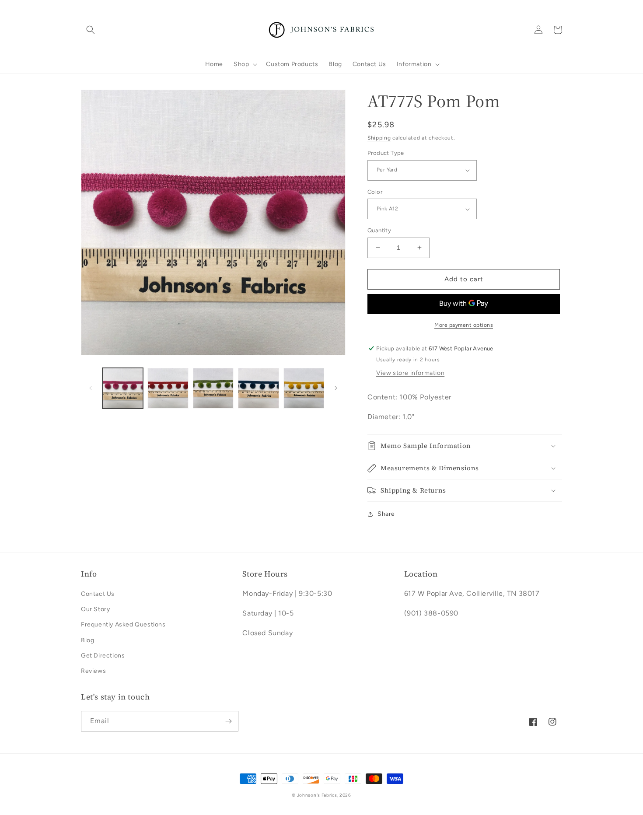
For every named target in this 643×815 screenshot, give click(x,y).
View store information (410, 373)
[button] (90, 29)
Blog (87, 640)
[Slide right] (336, 388)
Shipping (379, 138)
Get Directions (103, 655)
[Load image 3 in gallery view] (213, 388)
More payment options (463, 325)
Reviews (93, 671)
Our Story (95, 609)
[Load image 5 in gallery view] (303, 388)
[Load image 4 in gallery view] (258, 388)
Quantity (379, 230)
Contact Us (98, 594)
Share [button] (386, 514)
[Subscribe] (228, 721)
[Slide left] (90, 388)
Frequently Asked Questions (123, 624)
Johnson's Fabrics (317, 795)
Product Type (385, 153)
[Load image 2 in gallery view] (167, 388)
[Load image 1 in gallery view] (122, 388)
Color (374, 192)
